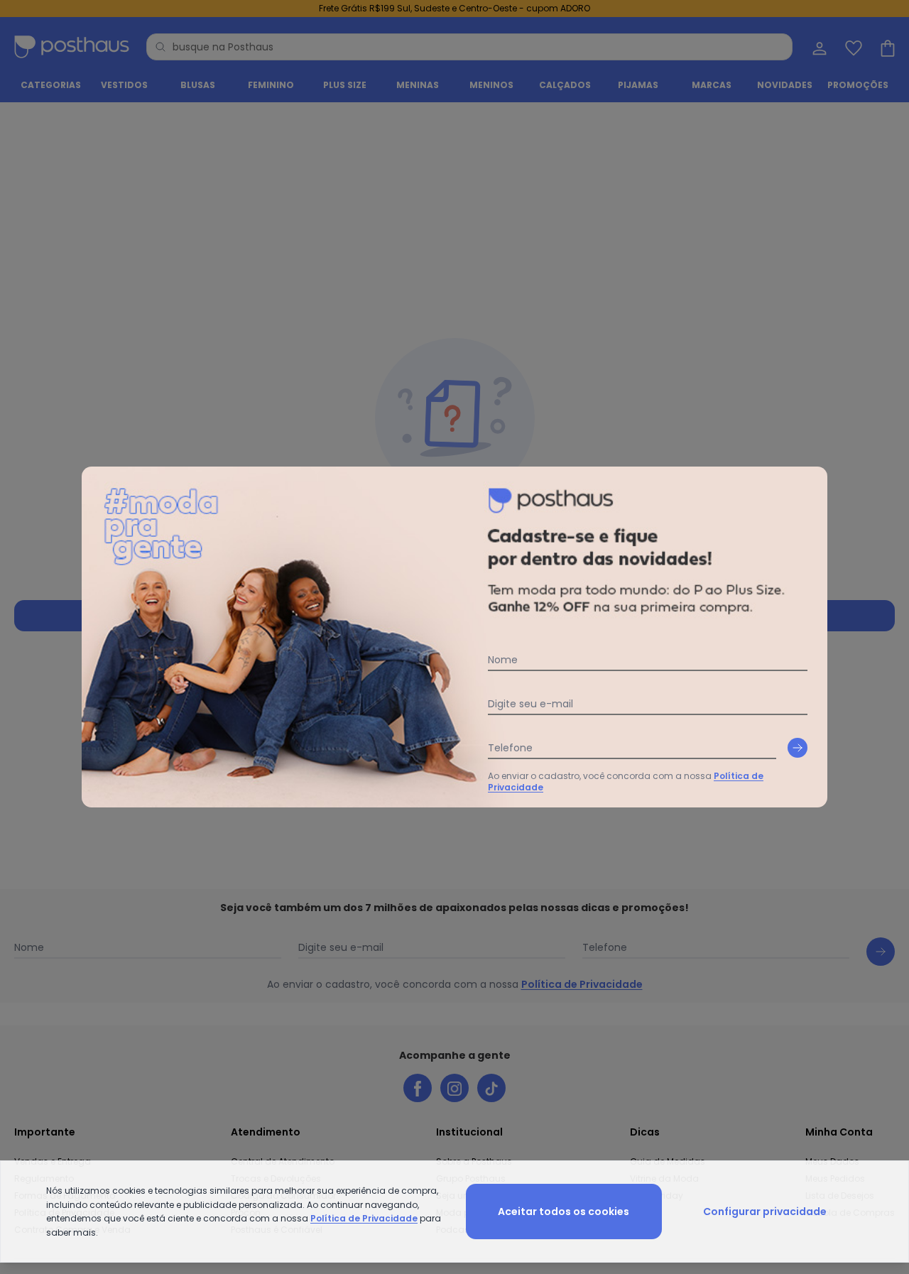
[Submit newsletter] (797, 748)
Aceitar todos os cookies (563, 1211)
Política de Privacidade (364, 1218)
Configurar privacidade (765, 1211)
